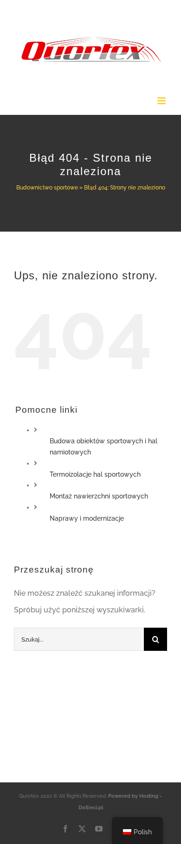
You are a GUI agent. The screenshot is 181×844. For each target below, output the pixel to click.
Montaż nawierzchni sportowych (99, 496)
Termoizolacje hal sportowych (95, 474)
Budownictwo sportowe (47, 187)
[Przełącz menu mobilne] (162, 101)
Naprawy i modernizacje (87, 518)
